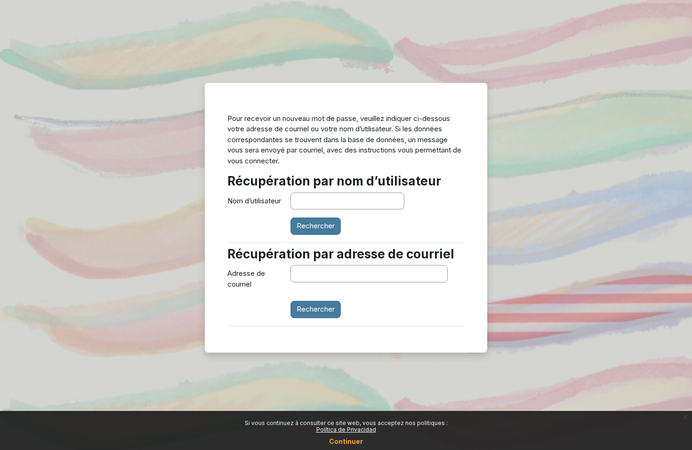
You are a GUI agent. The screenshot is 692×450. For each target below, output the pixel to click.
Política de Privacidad (346, 429)
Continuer (346, 441)
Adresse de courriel (246, 279)
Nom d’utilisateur (254, 200)
